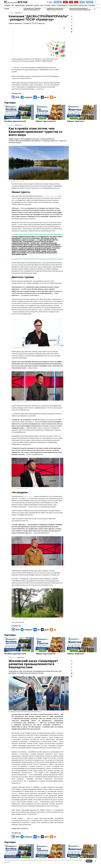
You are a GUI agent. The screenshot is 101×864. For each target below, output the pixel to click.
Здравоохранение (20, 5)
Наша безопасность (62, 5)
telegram (89, 2)
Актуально (47, 5)
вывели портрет (29, 496)
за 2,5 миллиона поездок (50, 196)
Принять (89, 861)
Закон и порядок (73, 5)
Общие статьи (12, 657)
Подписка (57, 2)
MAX (65, 2)
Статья (6, 9)
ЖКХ (12, 5)
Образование (29, 5)
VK (71, 2)
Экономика (7, 5)
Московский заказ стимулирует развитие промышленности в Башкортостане (32, 9)
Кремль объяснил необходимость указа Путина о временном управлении (80, 9)
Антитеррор (91, 5)
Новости (53, 5)
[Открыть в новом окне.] (16, 97)
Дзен (82, 2)
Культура (36, 5)
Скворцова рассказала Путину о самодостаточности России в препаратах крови (55, 9)
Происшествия (83, 5)
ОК (76, 2)
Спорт (41, 5)
